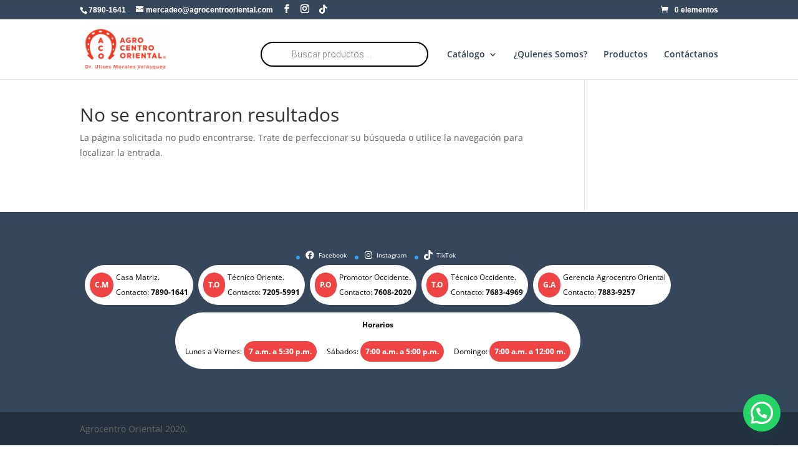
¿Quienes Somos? (550, 55)
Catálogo (466, 55)
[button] (762, 413)
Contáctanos (691, 55)
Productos (625, 55)
